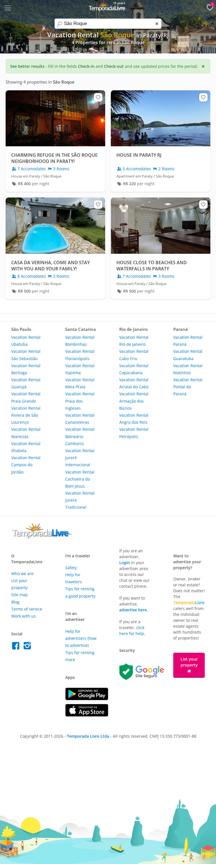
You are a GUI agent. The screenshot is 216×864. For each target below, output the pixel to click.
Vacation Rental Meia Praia (79, 383)
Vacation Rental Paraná (187, 341)
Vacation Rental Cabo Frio (133, 355)
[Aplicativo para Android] (86, 698)
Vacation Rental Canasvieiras (79, 418)
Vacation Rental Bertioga (25, 369)
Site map (19, 594)
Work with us (23, 616)
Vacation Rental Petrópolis (133, 433)
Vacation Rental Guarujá (25, 383)
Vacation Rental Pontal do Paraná (187, 386)
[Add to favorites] (98, 97)
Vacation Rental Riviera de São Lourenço (25, 415)
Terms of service (26, 609)
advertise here (133, 609)
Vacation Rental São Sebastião (25, 355)
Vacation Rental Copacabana (133, 369)
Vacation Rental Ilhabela (25, 447)
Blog (15, 602)
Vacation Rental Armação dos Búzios (133, 400)
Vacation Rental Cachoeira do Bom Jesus (79, 479)
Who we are (22, 573)
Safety (71, 567)
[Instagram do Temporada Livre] (28, 647)
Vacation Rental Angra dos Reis (133, 418)
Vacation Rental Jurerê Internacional (79, 457)
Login (124, 562)
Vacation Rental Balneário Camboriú (79, 436)
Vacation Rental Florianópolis (79, 355)
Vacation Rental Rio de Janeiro (133, 341)
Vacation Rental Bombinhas (79, 341)
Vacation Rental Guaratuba (187, 355)
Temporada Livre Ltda (88, 736)
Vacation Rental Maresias (25, 433)
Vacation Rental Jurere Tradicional (79, 500)
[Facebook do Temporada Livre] (17, 647)
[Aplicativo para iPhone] (86, 715)
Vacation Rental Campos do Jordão (25, 464)
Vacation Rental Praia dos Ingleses (79, 400)
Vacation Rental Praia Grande (25, 397)
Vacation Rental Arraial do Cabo (133, 383)
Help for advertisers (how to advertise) (80, 638)
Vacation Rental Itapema (79, 369)
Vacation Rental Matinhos (187, 369)
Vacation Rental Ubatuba (25, 341)
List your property (189, 662)
